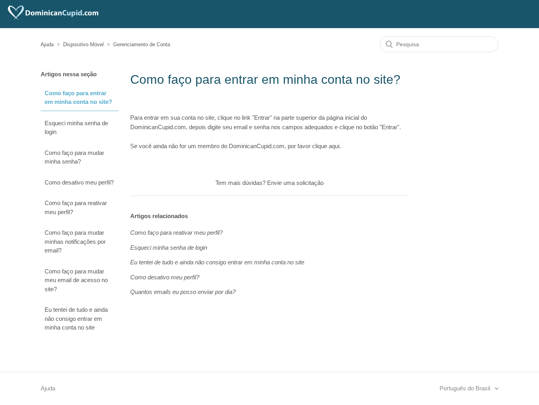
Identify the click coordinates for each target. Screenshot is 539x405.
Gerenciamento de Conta (141, 44)
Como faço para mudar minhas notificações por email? (75, 241)
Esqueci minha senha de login (76, 128)
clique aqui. (326, 146)
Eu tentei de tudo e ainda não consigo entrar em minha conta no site (76, 318)
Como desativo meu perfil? (79, 182)
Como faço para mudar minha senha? (74, 157)
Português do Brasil (466, 388)
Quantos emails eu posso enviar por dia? (183, 291)
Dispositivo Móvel (83, 44)
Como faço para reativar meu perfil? (76, 207)
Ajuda (47, 44)
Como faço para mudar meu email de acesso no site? (76, 280)
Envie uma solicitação (295, 182)
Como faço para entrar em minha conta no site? (78, 97)
